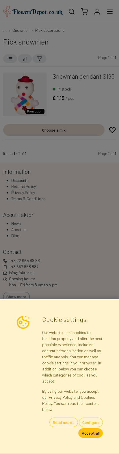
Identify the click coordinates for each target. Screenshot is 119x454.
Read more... (64, 422)
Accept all (91, 433)
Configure (91, 422)
